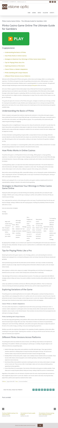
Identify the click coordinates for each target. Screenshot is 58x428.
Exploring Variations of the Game (15, 66)
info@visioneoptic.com (21, 1)
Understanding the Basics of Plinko (15, 52)
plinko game (34, 85)
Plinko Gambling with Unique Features (16, 72)
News (17, 381)
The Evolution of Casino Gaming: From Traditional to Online (46, 413)
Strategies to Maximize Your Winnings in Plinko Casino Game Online (25, 59)
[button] (3, 409)
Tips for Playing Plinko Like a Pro (14, 62)
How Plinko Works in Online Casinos (16, 56)
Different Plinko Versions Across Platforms (17, 76)
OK (40, 425)
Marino (4, 381)
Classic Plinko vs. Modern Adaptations (16, 69)
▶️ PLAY (15, 38)
